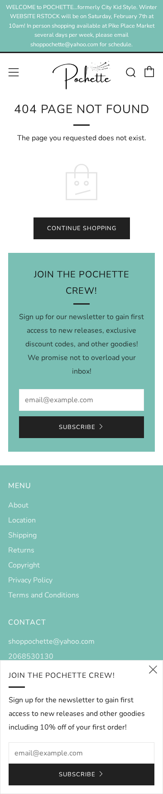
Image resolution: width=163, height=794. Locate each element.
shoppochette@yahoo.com (51, 641)
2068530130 (30, 656)
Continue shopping (81, 228)
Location (22, 520)
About (18, 505)
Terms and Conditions (43, 595)
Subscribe (77, 427)
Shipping (22, 535)
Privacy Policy (30, 580)
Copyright (24, 565)
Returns (21, 550)
